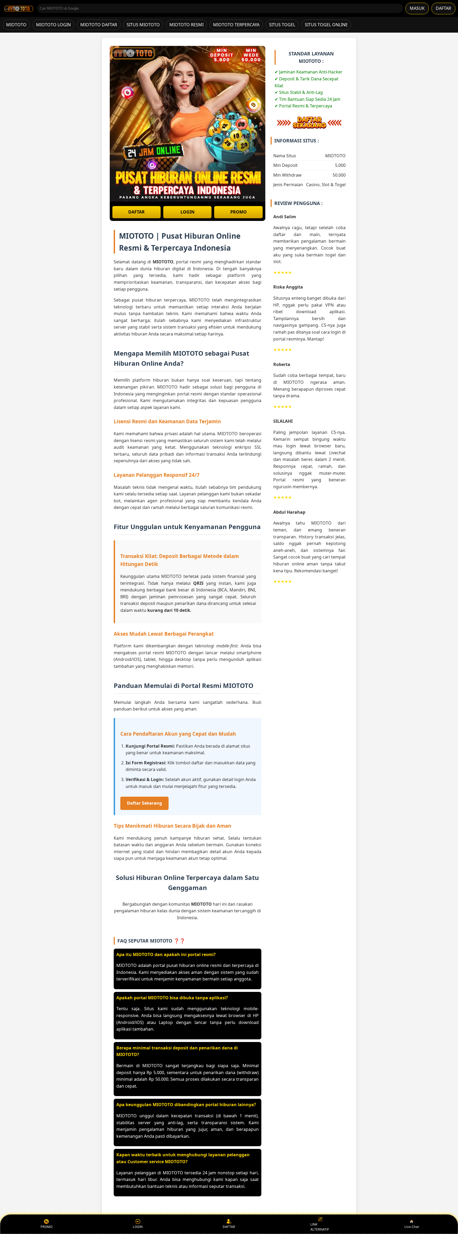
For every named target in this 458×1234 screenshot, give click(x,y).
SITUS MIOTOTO (143, 25)
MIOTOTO (16, 25)
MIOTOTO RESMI (186, 25)
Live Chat (411, 1227)
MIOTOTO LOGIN (53, 25)
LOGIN (187, 212)
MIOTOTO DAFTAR (98, 25)
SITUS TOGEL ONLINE (326, 25)
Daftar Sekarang (144, 803)
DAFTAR (443, 8)
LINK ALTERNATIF (319, 1226)
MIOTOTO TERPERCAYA (236, 25)
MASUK (417, 8)
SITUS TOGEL (282, 25)
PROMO (238, 212)
